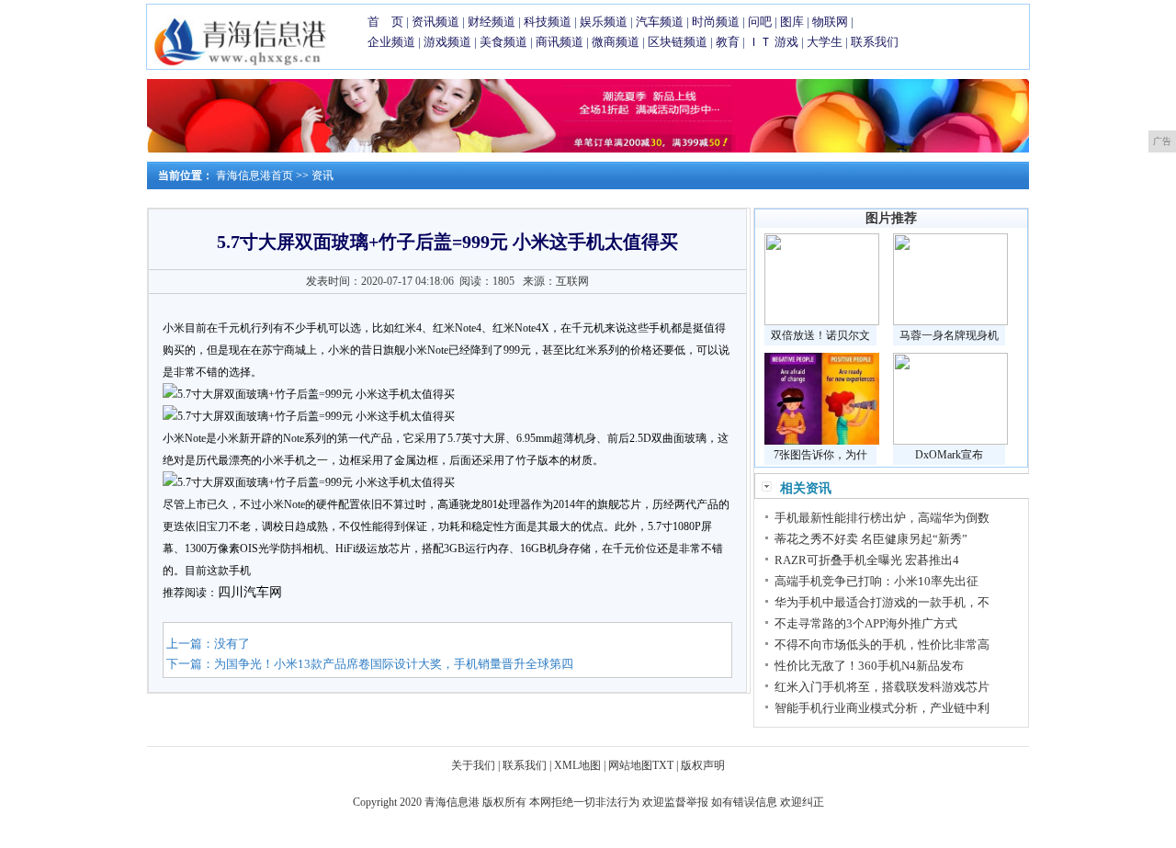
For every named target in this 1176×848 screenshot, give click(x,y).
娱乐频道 (604, 21)
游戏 (786, 42)
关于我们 (473, 765)
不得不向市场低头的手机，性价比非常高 (882, 644)
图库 (792, 21)
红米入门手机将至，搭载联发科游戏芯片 (882, 687)
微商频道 (615, 42)
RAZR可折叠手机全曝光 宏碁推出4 (867, 560)
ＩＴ (760, 42)
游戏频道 (447, 42)
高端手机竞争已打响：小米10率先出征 (876, 581)
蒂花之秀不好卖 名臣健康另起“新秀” (871, 539)
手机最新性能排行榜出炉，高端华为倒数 (882, 518)
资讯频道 (435, 21)
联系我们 (875, 42)
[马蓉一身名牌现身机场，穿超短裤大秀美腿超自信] (950, 321)
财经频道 (491, 21)
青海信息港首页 (254, 175)
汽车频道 (660, 21)
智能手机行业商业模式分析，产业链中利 (882, 708)
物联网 (830, 21)
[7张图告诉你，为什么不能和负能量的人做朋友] (821, 441)
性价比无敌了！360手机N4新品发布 (869, 666)
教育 (728, 42)
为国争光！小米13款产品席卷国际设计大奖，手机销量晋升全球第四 (393, 664)
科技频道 (547, 21)
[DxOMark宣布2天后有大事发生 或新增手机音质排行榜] (950, 441)
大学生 (824, 42)
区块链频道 (677, 42)
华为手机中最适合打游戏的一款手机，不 (882, 602)
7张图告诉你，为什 (820, 454)
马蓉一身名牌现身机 (949, 335)
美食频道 (503, 42)
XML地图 (577, 765)
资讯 (322, 175)
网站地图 (630, 765)
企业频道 (391, 42)
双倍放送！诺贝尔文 (820, 335)
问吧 (760, 21)
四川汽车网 (250, 592)
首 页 (385, 21)
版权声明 (703, 765)
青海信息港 (452, 802)
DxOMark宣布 (949, 454)
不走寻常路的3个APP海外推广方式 (866, 623)
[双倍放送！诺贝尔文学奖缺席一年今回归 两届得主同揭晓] (821, 321)
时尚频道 (716, 21)
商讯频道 (559, 42)
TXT (662, 765)
